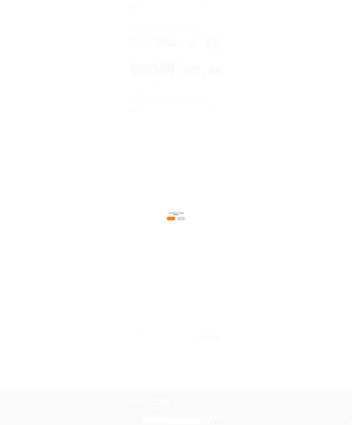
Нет (181, 218)
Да (171, 218)
